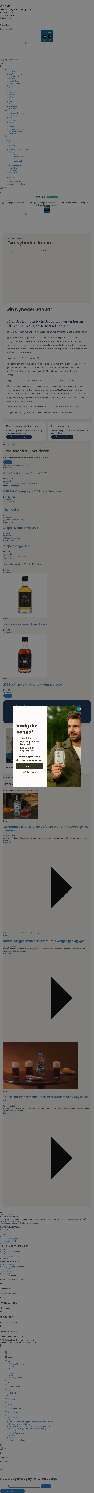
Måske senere (29, 772)
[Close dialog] (78, 709)
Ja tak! (29, 766)
